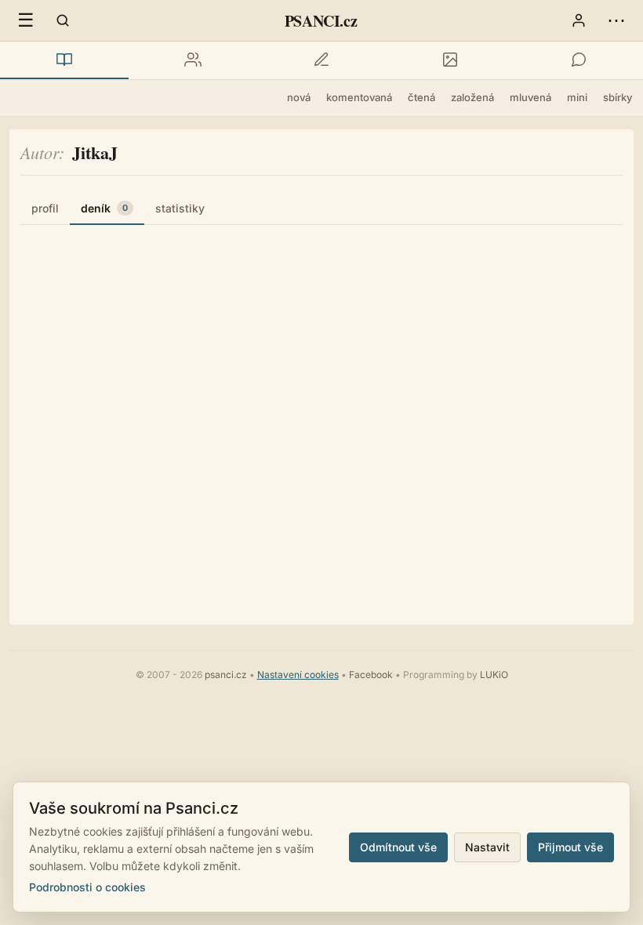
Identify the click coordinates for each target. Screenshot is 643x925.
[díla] (64, 60)
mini (577, 97)
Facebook (371, 674)
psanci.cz (226, 674)
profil (45, 208)
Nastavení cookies (298, 674)
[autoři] (193, 60)
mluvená (530, 97)
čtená (421, 97)
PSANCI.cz (321, 20)
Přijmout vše (570, 847)
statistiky (180, 208)
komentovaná (359, 97)
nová (299, 97)
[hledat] (63, 20)
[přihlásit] (579, 20)
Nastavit (487, 847)
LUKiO (494, 674)
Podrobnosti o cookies (87, 887)
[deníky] (321, 60)
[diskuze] (578, 60)
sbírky (617, 97)
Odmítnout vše (398, 847)
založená (472, 97)
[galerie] (450, 60)
